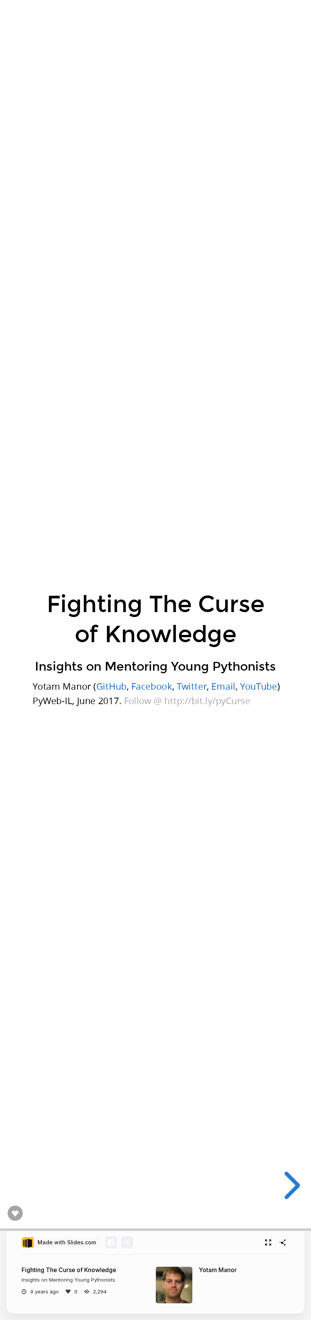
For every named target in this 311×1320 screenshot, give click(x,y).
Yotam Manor (218, 1270)
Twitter (192, 686)
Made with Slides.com (67, 1242)
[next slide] (291, 1185)
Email (223, 686)
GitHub (111, 686)
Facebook (151, 686)
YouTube (258, 686)
